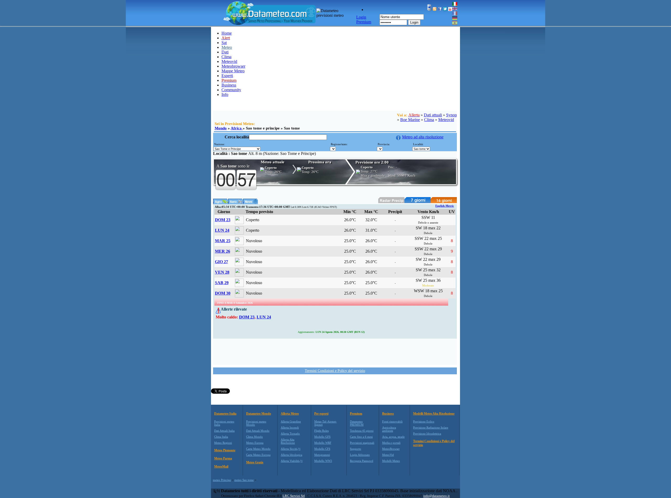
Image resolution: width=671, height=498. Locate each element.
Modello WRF (322, 442)
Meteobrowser (233, 66)
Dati (225, 52)
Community (231, 90)
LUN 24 (222, 230)
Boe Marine (410, 119)
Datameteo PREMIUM (357, 423)
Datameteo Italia (225, 413)
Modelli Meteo (391, 460)
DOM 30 (222, 293)
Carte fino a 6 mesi (361, 436)
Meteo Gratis (254, 462)
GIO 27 (221, 261)
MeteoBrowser (391, 448)
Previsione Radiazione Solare (430, 427)
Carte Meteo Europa (258, 454)
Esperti (227, 75)
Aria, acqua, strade (393, 436)
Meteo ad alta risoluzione (422, 137)
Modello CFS (322, 448)
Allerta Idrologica (291, 454)
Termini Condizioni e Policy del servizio (335, 371)
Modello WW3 (323, 460)
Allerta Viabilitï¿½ (291, 460)
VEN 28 (222, 272)
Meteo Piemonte (224, 450)
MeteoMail (221, 466)
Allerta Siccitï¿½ (290, 448)
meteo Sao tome (244, 479)
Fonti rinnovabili (392, 421)
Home (226, 33)
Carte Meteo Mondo (258, 448)
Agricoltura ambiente (389, 429)
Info (224, 94)
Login (414, 22)
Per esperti (321, 413)
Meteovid (229, 61)
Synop (451, 115)
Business (228, 85)
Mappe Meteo (233, 71)
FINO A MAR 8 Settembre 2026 (235, 302)
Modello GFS (322, 436)
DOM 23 (222, 220)
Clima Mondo (254, 436)
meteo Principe (222, 479)
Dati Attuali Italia (224, 430)
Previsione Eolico (423, 421)
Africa (237, 128)
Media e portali (391, 442)
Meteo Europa (254, 442)
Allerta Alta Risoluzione (288, 441)
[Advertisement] (335, 351)
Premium (356, 413)
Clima (226, 57)
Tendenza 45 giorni (362, 430)
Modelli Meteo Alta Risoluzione (433, 413)
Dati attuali (433, 115)
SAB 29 (222, 282)
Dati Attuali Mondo (257, 430)
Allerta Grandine (291, 421)
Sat (224, 42)
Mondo (221, 128)
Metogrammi (322, 454)
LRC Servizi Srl (294, 496)
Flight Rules (321, 430)
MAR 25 (222, 241)
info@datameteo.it (436, 496)
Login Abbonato (360, 454)
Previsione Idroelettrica (427, 433)
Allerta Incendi (290, 427)
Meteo (226, 47)
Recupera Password (361, 460)
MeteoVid (388, 454)
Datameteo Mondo (258, 413)
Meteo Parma (223, 458)
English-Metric (444, 205)
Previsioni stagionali (362, 442)
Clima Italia (221, 436)
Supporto (355, 448)
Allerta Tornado (290, 433)
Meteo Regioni (223, 442)
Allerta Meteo (290, 413)
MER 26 (222, 251)
